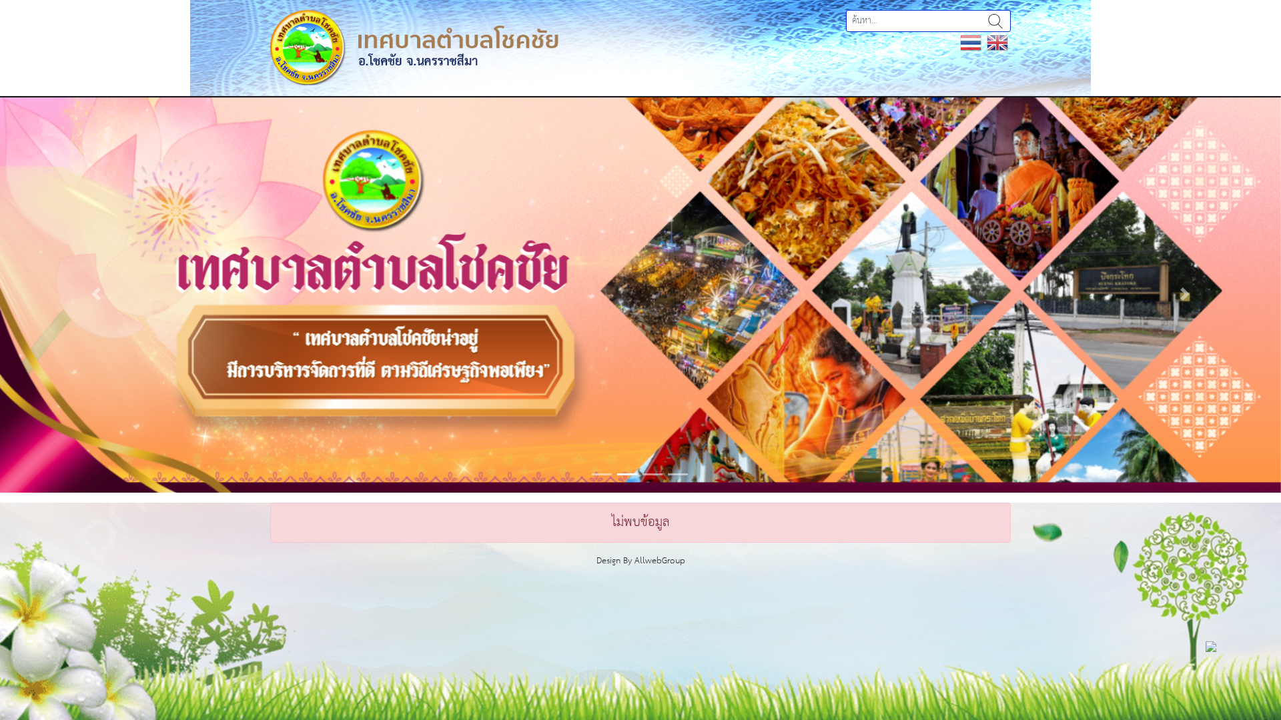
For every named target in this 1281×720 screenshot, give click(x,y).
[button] (96, 294)
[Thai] (970, 42)
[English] (997, 42)
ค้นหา (995, 21)
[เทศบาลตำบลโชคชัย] (414, 47)
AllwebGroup (659, 561)
